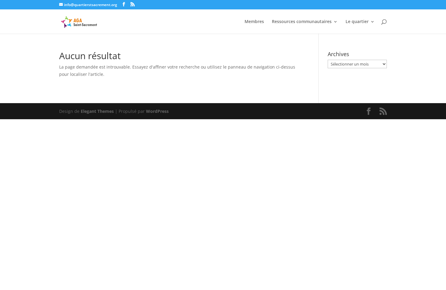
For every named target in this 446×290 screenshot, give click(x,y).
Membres (254, 21)
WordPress (157, 111)
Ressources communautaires (302, 21)
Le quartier (357, 21)
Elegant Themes (97, 111)
